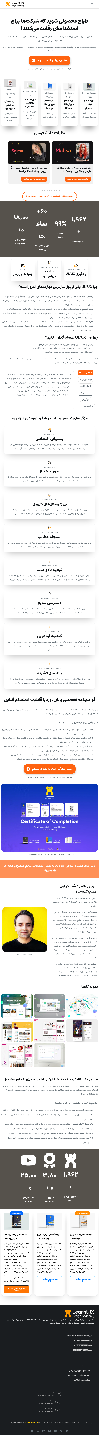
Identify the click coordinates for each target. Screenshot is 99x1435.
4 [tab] (52, 190)
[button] (50, 60)
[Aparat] (38, 1431)
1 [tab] (59, 190)
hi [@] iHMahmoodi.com (46, 1395)
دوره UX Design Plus (82, 1345)
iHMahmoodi (18, 1422)
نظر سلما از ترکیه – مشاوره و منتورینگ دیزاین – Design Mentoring (72, 169)
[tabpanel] (37, 386)
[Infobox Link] (89, 102)
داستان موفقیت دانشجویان (79, 1375)
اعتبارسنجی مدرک (83, 1366)
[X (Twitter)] (49, 1431)
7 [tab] (44, 190)
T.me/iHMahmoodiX (46, 1403)
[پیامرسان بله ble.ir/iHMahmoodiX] (57, 1410)
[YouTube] (32, 1431)
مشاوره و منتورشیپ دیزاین (79, 1371)
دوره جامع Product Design (79, 1336)
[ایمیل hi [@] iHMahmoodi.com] (59, 1394)
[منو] (92, 4)
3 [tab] (54, 190)
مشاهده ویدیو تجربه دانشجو (77, 179)
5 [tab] (49, 190)
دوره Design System (82, 1350)
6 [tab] (47, 190)
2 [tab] (57, 190)
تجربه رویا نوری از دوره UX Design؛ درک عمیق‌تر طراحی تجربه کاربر (30, 169)
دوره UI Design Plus (82, 1340)
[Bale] (67, 1431)
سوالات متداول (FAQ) (81, 1380)
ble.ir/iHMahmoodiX (46, 1411)
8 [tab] (42, 190)
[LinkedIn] (43, 1431)
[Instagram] (55, 1431)
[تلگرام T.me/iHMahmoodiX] (57, 1402)
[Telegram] (61, 1431)
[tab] (85, 372)
